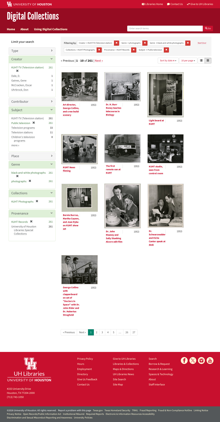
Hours (80, 364)
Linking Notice (201, 410)
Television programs (23, 128)
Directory (82, 374)
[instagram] (201, 360)
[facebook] (184, 360)
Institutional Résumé (73, 414)
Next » (99, 61)
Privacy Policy (85, 359)
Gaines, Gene (18, 80)
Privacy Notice (14, 414)
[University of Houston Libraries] (29, 369)
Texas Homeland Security (117, 410)
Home (11, 29)
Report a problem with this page (74, 410)
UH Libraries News (123, 374)
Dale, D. (15, 76)
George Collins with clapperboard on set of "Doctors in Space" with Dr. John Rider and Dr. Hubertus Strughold (71, 301)
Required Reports (95, 414)
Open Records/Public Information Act (42, 414)
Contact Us (83, 384)
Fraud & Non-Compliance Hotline (175, 410)
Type (14, 50)
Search (153, 359)
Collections (19, 193)
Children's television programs (23, 139)
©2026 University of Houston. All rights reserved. (31, 410)
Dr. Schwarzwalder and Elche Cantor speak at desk (157, 238)
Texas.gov (98, 410)
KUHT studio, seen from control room (156, 170)
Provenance (19, 213)
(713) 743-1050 (15, 397)
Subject (16, 110)
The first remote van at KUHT (113, 169)
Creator (16, 59)
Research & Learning (160, 369)
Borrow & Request (159, 364)
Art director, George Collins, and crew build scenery (71, 110)
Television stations (22, 132)
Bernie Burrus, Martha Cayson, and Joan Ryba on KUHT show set (71, 222)
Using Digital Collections (50, 29)
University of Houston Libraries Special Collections (23, 230)
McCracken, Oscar (21, 85)
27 (134, 332)
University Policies (83, 417)
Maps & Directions (123, 369)
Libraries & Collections (126, 364)
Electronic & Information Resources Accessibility (130, 414)
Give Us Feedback (87, 379)
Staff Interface (157, 384)
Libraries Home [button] (154, 4)
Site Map (118, 384)
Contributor (19, 101)
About (24, 29)
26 (126, 332)
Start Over (202, 43)
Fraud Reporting (148, 410)
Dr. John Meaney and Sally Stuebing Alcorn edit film (114, 237)
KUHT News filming (69, 169)
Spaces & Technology (161, 374)
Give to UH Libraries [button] (201, 4)
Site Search (119, 379)
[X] (192, 360)
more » (15, 145)
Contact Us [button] (176, 4)
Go (209, 28)
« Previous (69, 332)
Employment (84, 369)
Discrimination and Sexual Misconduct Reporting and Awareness (39, 417)
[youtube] (210, 360)
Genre (15, 164)
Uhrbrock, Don (19, 90)
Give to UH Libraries (124, 359)
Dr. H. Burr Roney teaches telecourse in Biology (113, 110)
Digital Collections (33, 16)
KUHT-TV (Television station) (27, 118)
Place (15, 156)
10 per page (187, 60)
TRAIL (135, 410)
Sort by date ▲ (167, 60)
